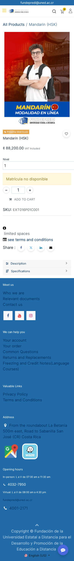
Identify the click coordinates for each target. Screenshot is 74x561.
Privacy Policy (15, 394)
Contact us (12, 304)
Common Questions (20, 351)
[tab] (37, 264)
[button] (66, 133)
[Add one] (30, 190)
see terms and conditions (30, 239)
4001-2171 (18, 508)
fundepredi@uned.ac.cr (17, 500)
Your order (12, 346)
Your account (14, 340)
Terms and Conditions (22, 400)
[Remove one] (6, 190)
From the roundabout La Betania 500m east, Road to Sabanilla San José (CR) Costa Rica (35, 431)
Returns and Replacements (27, 357)
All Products (13, 24)
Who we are (13, 293)
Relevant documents (21, 298)
